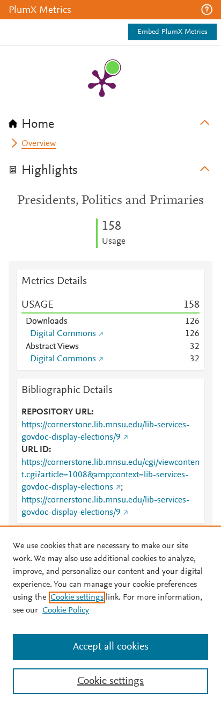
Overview (38, 144)
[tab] (110, 121)
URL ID (35, 450)
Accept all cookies (111, 647)
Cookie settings (77, 597)
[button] (206, 9)
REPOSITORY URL (56, 412)
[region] (110, 616)
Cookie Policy (65, 610)
